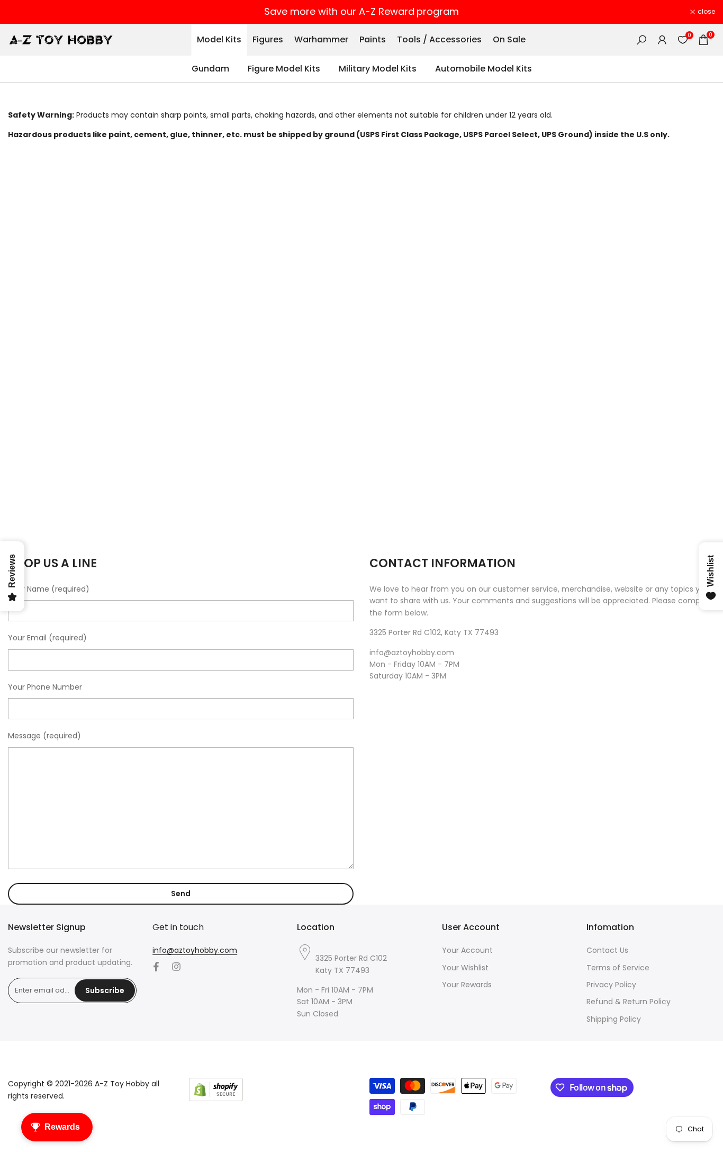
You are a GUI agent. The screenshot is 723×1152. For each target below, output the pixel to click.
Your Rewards (467, 984)
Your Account (467, 950)
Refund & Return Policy (628, 1001)
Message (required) (44, 735)
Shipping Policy (613, 1019)
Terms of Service (617, 967)
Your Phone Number (45, 687)
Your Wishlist (465, 967)
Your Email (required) (47, 637)
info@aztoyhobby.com (194, 950)
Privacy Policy (611, 984)
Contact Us (607, 950)
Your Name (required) (48, 589)
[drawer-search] (641, 40)
